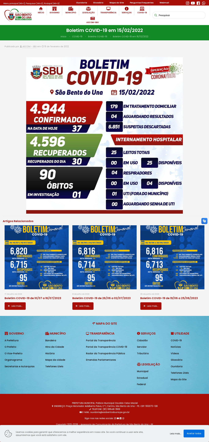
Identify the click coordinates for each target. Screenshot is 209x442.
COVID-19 (77, 36)
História (50, 353)
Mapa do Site (179, 379)
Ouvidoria (177, 366)
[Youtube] (193, 2)
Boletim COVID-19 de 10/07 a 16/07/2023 (33, 298)
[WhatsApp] (203, 2)
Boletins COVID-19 (97, 36)
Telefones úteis (54, 366)
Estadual (142, 377)
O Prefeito (10, 346)
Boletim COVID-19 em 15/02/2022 (130, 36)
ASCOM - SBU (29, 46)
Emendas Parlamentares (101, 359)
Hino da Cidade (54, 346)
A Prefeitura (12, 340)
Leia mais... (175, 433)
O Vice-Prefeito (13, 353)
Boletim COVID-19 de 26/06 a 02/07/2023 (101, 298)
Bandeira (50, 340)
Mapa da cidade (55, 359)
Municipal (142, 371)
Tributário (143, 353)
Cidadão (142, 340)
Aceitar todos (194, 433)
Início (63, 36)
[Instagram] (187, 2)
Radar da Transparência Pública (105, 353)
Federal (141, 384)
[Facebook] (198, 2)
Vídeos (175, 353)
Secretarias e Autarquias (20, 366)
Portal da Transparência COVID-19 (106, 346)
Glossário (176, 359)
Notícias (176, 346)
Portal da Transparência (101, 340)
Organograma (13, 359)
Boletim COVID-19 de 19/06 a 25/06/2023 (169, 298)
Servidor (142, 346)
